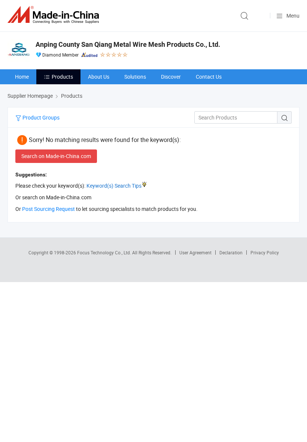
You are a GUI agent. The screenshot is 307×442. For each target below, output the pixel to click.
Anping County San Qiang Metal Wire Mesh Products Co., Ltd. (128, 44)
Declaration (231, 252)
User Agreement (195, 252)
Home (22, 76)
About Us (98, 76)
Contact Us (209, 76)
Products (62, 76)
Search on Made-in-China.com (56, 156)
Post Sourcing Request (48, 208)
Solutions (135, 76)
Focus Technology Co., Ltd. (104, 252)
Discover (171, 76)
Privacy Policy (264, 252)
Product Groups (40, 117)
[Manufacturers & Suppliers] (54, 15)
